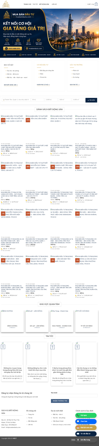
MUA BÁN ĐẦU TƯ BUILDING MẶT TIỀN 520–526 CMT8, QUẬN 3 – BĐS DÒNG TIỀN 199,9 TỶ (36, 240)
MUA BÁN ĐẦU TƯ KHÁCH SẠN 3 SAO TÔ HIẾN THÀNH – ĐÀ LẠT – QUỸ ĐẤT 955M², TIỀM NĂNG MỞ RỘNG (85, 148)
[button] (92, 4)
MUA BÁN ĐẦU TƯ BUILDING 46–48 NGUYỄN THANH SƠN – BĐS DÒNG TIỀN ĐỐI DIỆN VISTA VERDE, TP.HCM (12, 241)
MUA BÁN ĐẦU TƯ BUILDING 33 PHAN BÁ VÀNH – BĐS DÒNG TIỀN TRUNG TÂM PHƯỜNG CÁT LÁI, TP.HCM (12, 288)
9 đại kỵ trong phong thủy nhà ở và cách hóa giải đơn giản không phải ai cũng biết (62, 371)
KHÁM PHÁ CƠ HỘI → (43, 84)
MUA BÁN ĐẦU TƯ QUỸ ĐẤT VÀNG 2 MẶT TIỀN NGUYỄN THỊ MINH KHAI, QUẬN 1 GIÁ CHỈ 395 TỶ (12, 147)
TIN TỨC (35, 4)
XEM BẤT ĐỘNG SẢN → (11, 85)
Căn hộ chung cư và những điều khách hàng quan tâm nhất (86, 370)
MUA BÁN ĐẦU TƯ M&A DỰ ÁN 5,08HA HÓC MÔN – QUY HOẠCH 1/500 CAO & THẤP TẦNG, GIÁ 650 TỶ (12, 195)
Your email (54, 393)
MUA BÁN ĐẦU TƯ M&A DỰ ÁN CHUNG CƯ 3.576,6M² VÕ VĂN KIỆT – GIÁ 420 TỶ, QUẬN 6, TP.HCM (86, 194)
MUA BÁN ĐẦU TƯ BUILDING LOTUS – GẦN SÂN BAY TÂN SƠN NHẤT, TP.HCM (60, 287)
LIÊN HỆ (54, 4)
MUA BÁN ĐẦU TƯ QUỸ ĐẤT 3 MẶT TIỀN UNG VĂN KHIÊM (37, 146)
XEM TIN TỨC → (74, 84)
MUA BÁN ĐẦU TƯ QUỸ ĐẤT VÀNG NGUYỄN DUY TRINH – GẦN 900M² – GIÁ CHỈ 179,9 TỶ (37, 194)
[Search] (58, 4)
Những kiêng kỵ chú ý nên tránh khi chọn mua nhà (37, 369)
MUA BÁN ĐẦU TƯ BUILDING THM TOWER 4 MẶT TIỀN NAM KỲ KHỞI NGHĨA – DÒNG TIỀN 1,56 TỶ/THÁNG (61, 195)
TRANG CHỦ (27, 4)
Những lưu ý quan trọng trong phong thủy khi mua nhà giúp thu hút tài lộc (12, 370)
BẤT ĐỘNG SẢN (44, 4)
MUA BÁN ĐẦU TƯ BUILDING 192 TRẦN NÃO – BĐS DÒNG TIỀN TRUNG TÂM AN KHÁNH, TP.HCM (85, 240)
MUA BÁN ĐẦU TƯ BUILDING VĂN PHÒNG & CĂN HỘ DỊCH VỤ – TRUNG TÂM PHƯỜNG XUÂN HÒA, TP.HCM (86, 288)
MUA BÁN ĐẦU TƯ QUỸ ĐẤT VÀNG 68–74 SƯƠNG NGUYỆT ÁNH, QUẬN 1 (61, 147)
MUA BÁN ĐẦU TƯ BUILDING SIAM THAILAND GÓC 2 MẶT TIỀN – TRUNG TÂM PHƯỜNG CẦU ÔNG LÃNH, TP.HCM (37, 288)
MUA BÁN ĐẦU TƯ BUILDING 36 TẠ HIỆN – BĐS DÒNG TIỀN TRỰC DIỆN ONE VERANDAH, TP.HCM (61, 240)
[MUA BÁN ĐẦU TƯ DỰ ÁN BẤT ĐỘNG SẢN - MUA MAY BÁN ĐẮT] (11, 4)
